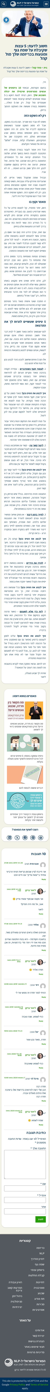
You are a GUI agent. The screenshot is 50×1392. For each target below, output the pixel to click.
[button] (46, 4)
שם (43, 1184)
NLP (41, 1253)
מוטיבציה (39, 1288)
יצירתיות (17, 1307)
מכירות (40, 1304)
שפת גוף (39, 1264)
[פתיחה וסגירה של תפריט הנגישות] (6, 20)
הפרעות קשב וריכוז (15, 1289)
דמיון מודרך (37, 1259)
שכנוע (41, 1293)
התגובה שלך (38, 1148)
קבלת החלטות (36, 1275)
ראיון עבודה (15, 1282)
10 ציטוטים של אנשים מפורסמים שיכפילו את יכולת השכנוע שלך (25, 91)
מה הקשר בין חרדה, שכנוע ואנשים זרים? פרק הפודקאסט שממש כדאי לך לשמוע (26, 726)
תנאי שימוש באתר (34, 1347)
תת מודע (39, 1299)
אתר (43, 1207)
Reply (44, 879)
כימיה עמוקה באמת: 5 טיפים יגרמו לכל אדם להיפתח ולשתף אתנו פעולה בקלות (25, 758)
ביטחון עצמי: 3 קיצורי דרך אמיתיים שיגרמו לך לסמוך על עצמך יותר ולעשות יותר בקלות (26, 817)
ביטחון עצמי (37, 1270)
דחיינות (40, 1282)
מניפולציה (16, 1301)
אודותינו (39, 1330)
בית (45, 67)
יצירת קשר (38, 1336)
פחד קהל (36, 67)
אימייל (41, 1195)
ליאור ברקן (30, 890)
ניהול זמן (17, 1296)
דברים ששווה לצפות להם (31, 787)
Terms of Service (39, 1384)
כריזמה (40, 1248)
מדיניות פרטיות (35, 1352)
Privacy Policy (17, 1384)
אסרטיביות (38, 1310)
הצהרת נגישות (36, 1341)
